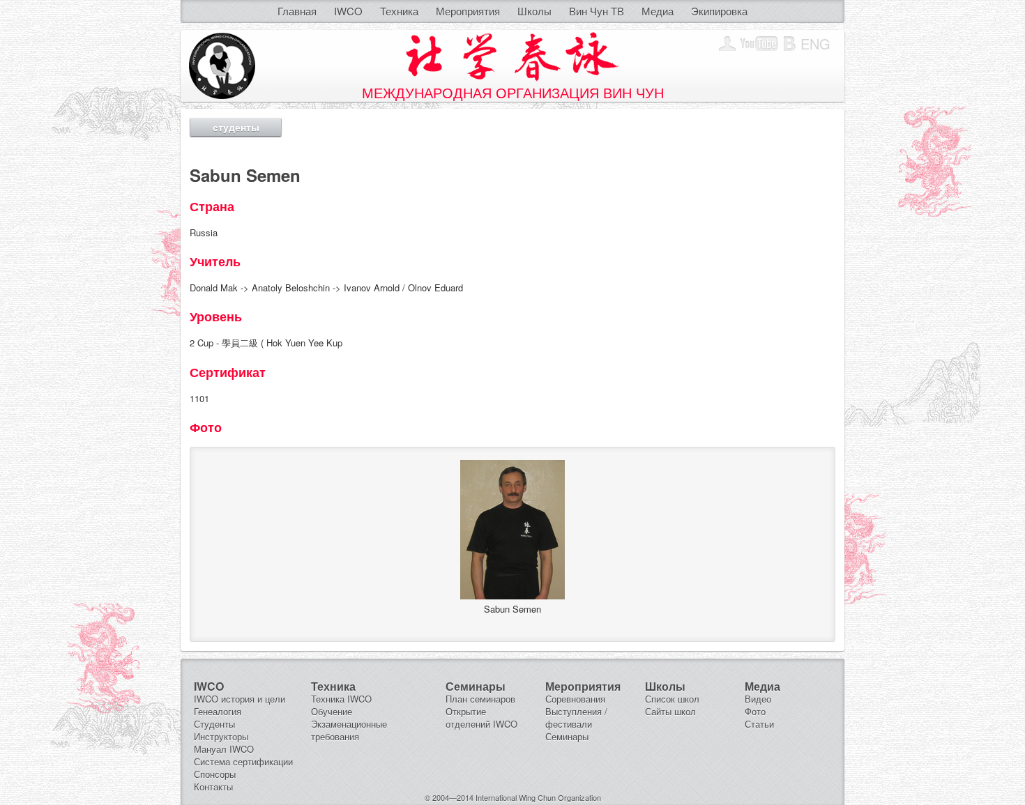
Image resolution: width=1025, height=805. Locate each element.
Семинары (567, 736)
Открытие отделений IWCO (481, 717)
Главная (297, 10)
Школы (534, 10)
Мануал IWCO (224, 749)
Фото (755, 711)
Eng (815, 43)
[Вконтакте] (790, 44)
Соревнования (575, 698)
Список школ (672, 698)
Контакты (213, 786)
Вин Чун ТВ (596, 10)
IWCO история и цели (239, 698)
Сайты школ (670, 711)
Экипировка (719, 10)
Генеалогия (217, 711)
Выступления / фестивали (576, 717)
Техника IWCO (341, 698)
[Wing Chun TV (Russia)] (760, 44)
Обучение (331, 711)
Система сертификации (243, 761)
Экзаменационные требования (349, 730)
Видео (758, 698)
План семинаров (480, 698)
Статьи (759, 723)
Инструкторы (221, 736)
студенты (236, 127)
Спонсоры (215, 774)
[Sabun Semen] (512, 595)
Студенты (214, 723)
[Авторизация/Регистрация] (727, 44)
